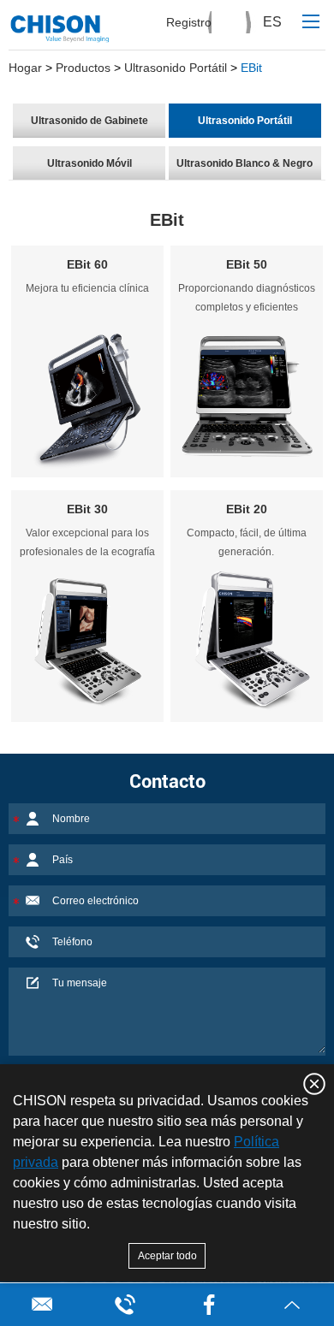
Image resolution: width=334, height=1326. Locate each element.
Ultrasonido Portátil (175, 67)
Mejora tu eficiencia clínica (87, 288)
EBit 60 (87, 264)
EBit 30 (87, 509)
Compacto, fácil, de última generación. (247, 542)
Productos (83, 67)
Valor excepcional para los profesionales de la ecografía (87, 542)
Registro (189, 22)
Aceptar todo (167, 1256)
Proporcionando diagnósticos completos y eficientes (246, 297)
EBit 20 (246, 509)
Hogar (25, 67)
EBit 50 (246, 264)
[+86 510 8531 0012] (126, 1304)
